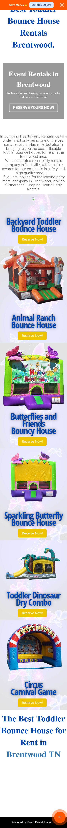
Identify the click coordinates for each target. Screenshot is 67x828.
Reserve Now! (32, 239)
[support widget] (60, 817)
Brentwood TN (33, 754)
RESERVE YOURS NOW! (33, 107)
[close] (62, 5)
